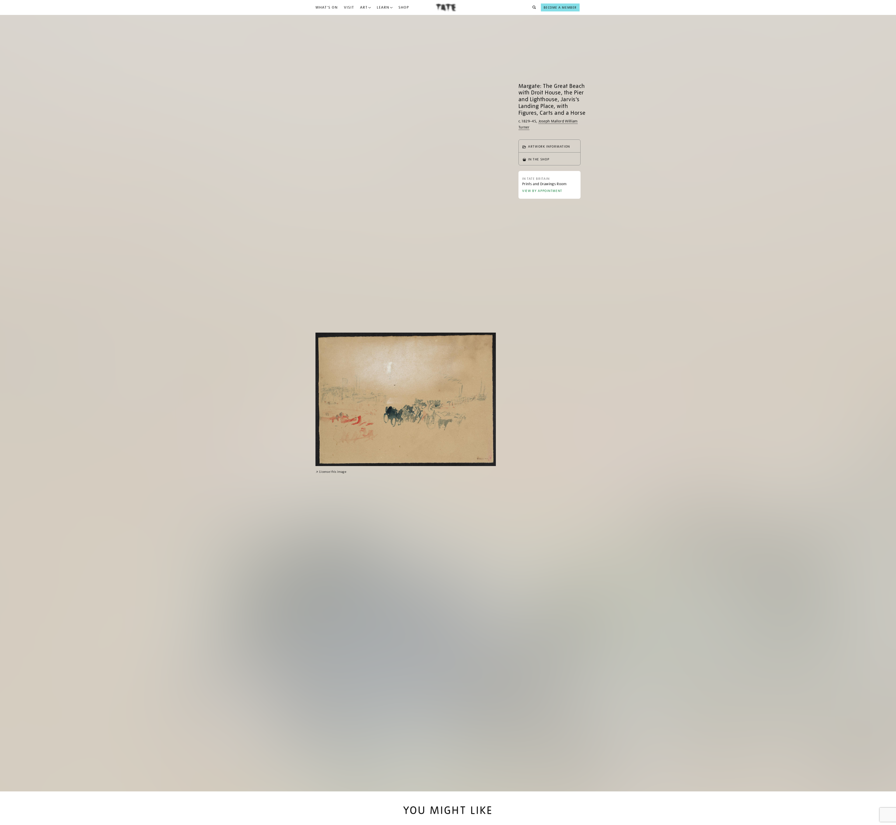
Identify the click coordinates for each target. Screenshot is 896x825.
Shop (404, 7)
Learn (383, 7)
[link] (330, 489)
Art (364, 7)
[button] (533, 7)
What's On (326, 7)
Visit (349, 7)
